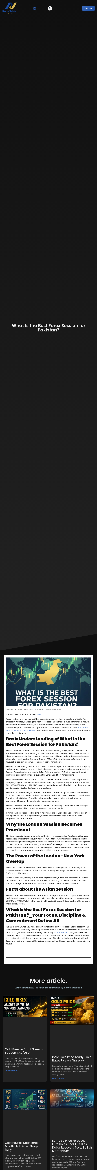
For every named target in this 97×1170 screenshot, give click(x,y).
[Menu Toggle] (34, 8)
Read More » (11, 1070)
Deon (39, 714)
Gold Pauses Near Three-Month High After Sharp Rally (22, 1146)
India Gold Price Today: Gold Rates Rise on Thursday (71, 1058)
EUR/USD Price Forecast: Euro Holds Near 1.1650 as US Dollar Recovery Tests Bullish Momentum (72, 1146)
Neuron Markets (61, 932)
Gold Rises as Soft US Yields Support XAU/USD (24, 1051)
